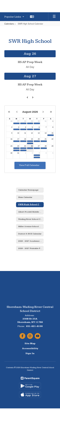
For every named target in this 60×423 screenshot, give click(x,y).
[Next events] (32, 97)
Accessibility (30, 348)
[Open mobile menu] (54, 16)
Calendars (9, 23)
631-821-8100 (34, 326)
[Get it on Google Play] (30, 386)
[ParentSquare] (30, 378)
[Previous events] (27, 97)
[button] (14, 16)
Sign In (30, 353)
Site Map (30, 343)
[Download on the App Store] (30, 394)
